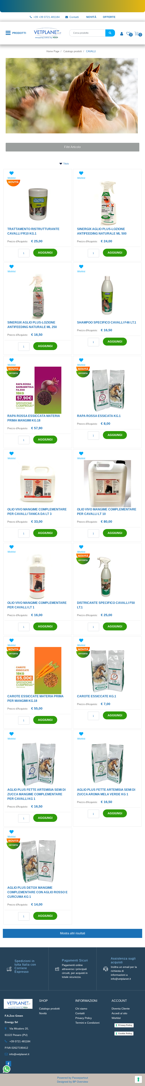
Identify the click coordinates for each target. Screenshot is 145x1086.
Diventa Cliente (121, 1008)
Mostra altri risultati (72, 933)
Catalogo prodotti (72, 51)
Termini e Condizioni (87, 1022)
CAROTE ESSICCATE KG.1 (96, 696)
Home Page (52, 51)
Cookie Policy (125, 1033)
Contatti (74, 16)
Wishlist (116, 1017)
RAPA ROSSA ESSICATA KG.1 (99, 416)
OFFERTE (109, 16)
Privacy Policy (83, 1017)
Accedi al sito (119, 1013)
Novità (43, 1013)
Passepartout (80, 1077)
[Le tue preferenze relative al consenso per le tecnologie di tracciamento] (138, 1079)
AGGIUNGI (45, 252)
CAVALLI (91, 51)
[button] (110, 33)
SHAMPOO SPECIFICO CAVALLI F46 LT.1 (106, 322)
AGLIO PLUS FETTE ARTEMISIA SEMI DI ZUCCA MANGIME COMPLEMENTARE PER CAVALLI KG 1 (36, 794)
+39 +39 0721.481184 (46, 16)
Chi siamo (81, 1008)
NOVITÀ (91, 16)
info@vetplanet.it (19, 1054)
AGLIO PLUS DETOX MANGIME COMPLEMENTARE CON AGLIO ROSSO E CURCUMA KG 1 (37, 892)
